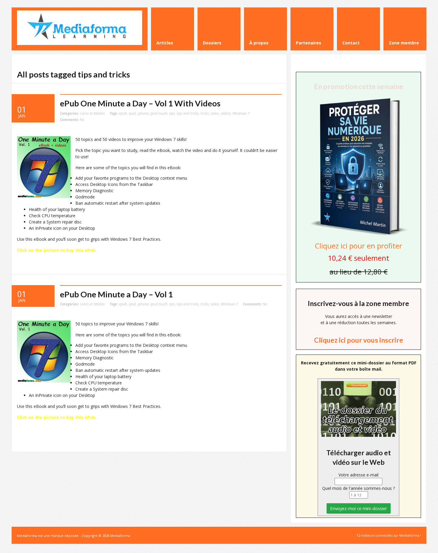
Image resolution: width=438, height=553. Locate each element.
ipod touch (158, 113)
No (72, 119)
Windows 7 (241, 113)
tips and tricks (188, 113)
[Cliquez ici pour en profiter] (358, 234)
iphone (143, 113)
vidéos (226, 113)
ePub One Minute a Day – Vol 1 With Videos (140, 103)
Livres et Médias (92, 113)
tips (172, 113)
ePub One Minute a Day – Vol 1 (116, 294)
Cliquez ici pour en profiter (358, 246)
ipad (132, 113)
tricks (205, 113)
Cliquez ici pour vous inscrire (358, 340)
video (215, 113)
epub (123, 113)
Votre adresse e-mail (358, 475)
